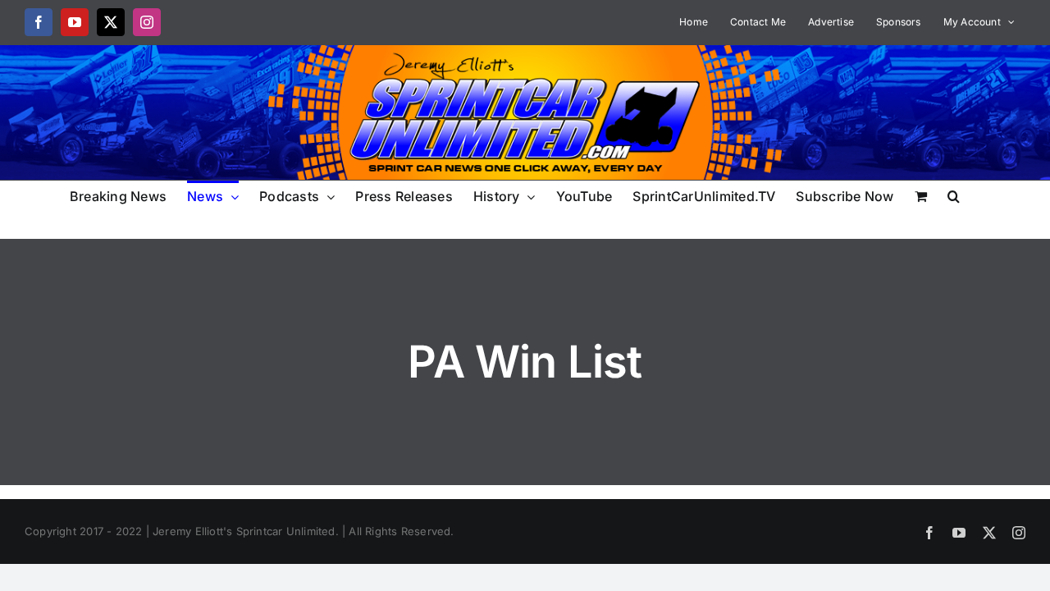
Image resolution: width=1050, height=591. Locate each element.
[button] (953, 195)
